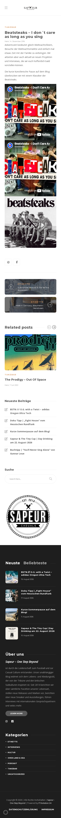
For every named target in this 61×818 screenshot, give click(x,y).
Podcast (12, 763)
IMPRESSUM (47, 809)
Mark (7, 41)
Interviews (14, 747)
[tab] (12, 563)
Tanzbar (10, 27)
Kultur (11, 752)
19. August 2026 (27, 579)
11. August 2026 (27, 617)
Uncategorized (16, 774)
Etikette (24, 284)
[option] (30, 360)
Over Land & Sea (16, 758)
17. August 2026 (27, 598)
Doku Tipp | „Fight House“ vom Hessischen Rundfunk (27, 422)
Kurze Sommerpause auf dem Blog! (30, 431)
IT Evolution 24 (44, 803)
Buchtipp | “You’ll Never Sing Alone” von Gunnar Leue (32, 451)
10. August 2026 (27, 635)
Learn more (16, 713)
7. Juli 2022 (14, 385)
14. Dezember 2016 (17, 41)
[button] (5, 812)
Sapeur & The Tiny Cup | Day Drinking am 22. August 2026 (31, 440)
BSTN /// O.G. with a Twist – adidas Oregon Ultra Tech (29, 411)
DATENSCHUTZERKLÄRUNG (23, 809)
